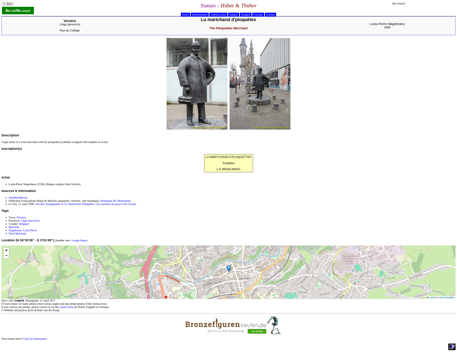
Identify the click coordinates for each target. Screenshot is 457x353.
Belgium (24, 223)
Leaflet (432, 297)
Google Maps (79, 240)
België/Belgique (18, 11)
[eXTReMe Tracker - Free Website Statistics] (452, 349)
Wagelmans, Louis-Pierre (23, 230)
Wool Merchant (17, 233)
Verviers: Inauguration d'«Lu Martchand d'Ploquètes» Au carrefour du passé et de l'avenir (85, 204)
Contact (270, 14)
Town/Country (218, 14)
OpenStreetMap (447, 297)
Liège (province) (70, 24)
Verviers (21, 217)
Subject (233, 14)
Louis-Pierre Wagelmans (387, 24)
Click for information (35, 338)
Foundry (258, 14)
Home (185, 14)
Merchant (14, 227)
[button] (228, 268)
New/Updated (199, 14)
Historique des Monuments (115, 200)
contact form (66, 306)
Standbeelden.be (18, 197)
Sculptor (245, 14)
